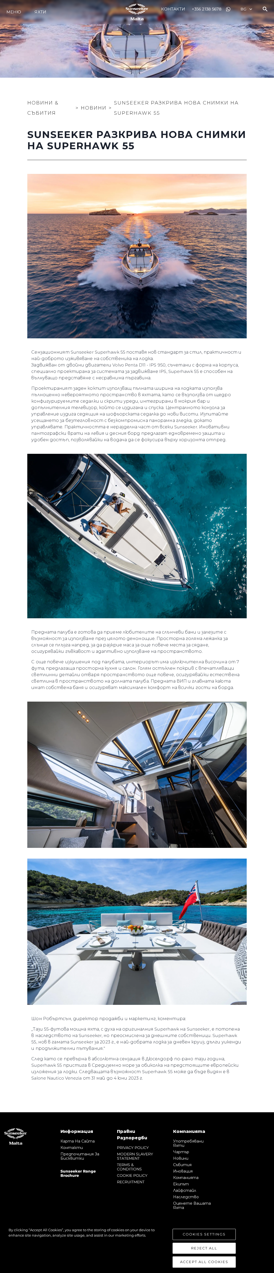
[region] (137, 1247)
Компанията (186, 1177)
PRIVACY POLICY (133, 1147)
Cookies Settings (204, 1234)
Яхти (40, 11)
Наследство (186, 1197)
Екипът (181, 1184)
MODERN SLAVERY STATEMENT (135, 1156)
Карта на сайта (77, 1141)
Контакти (173, 9)
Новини (180, 1158)
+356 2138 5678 (207, 9)
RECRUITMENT (130, 1182)
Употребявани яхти (188, 1143)
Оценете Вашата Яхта (192, 1205)
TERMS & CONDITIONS (129, 1166)
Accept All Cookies (204, 1262)
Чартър (181, 1152)
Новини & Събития (43, 108)
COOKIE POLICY (132, 1175)
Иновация (183, 1171)
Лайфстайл (184, 1190)
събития (182, 1164)
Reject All (204, 1248)
